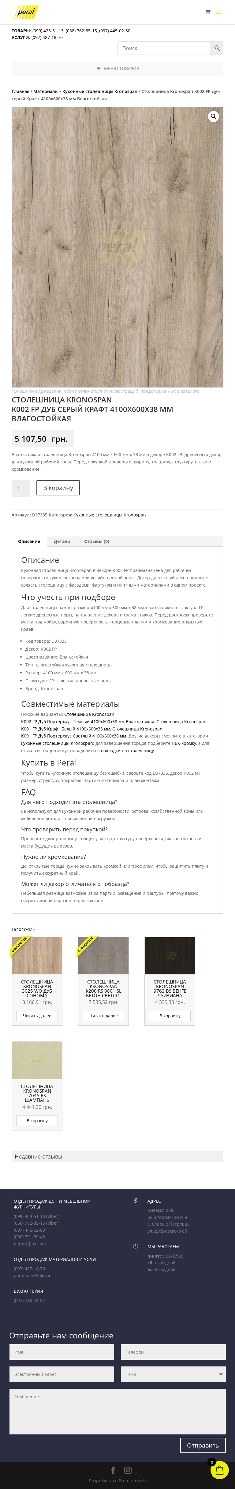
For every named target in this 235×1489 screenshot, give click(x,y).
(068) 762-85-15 (81, 31)
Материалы (45, 91)
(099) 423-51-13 (47, 31)
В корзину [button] (170, 1016)
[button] (213, 116)
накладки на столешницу (127, 750)
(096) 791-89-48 (29, 1237)
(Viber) (52, 1216)
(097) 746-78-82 (29, 1300)
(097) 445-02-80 (114, 31)
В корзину (58, 488)
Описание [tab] (29, 541)
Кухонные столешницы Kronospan (99, 91)
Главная (20, 91)
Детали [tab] (62, 541)
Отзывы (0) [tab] (96, 541)
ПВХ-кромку (184, 743)
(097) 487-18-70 (46, 37)
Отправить (203, 1445)
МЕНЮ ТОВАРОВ (121, 68)
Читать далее (37, 1016)
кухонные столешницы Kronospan (57, 743)
